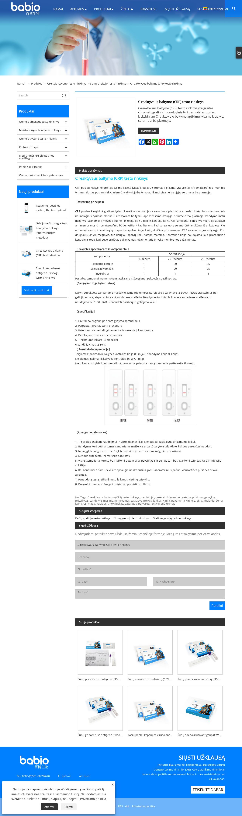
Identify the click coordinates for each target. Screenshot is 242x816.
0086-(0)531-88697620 (36, 776)
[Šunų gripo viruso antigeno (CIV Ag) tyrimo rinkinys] (100, 707)
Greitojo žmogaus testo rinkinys (39, 121)
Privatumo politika (143, 806)
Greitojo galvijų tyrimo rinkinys (172, 518)
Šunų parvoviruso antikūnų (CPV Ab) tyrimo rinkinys (201, 679)
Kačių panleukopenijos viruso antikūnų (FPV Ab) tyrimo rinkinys (151, 735)
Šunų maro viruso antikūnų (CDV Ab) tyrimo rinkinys (151, 679)
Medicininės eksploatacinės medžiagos (36, 157)
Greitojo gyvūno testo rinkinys (66, 83)
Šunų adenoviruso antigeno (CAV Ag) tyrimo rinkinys (201, 735)
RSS (120, 806)
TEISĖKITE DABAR (208, 789)
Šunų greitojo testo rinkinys (108, 83)
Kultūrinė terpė (29, 147)
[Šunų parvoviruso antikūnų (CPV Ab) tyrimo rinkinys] (200, 651)
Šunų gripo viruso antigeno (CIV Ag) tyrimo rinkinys (101, 735)
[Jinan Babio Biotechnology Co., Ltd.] (25, 8)
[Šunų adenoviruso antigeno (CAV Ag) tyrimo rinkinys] (200, 707)
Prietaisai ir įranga (30, 167)
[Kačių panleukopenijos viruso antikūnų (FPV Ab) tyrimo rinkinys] (150, 707)
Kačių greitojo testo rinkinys (92, 518)
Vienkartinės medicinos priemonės (41, 175)
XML (127, 806)
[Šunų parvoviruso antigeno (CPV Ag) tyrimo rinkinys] (100, 651)
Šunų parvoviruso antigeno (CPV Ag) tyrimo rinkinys (101, 679)
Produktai (37, 83)
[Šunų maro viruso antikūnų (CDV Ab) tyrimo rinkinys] (150, 651)
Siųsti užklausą (149, 130)
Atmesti (49, 807)
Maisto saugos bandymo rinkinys (40, 130)
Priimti (68, 807)
